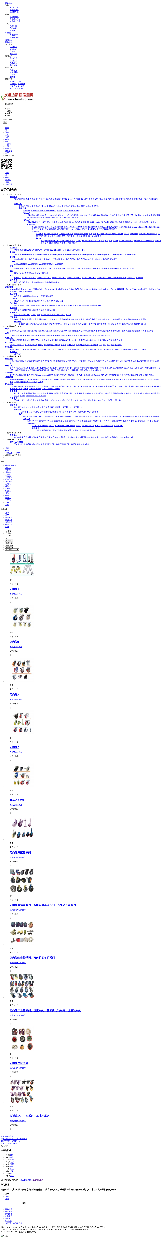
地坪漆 (56, 375)
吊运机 (45, 319)
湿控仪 (148, 421)
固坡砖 (87, 370)
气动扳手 (42, 215)
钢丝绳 (68, 319)
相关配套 (118, 345)
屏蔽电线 (58, 335)
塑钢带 (63, 229)
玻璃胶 (111, 375)
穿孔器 (12, 340)
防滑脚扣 (26, 340)
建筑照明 (28, 349)
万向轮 (75, 400)
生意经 (12, 77)
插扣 (77, 370)
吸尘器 (76, 199)
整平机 (146, 289)
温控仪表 (155, 421)
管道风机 (55, 278)
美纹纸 (36, 229)
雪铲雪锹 (77, 234)
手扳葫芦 (32, 319)
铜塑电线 (28, 335)
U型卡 (122, 361)
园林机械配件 (78, 305)
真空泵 (45, 268)
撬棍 (136, 222)
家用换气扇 (131, 278)
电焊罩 (74, 227)
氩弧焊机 (23, 250)
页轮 (104, 324)
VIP (9, 536)
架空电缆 (44, 331)
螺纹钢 (22, 444)
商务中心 (8, 3)
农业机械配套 (50, 310)
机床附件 (37, 282)
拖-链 (63, 315)
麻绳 (113, 379)
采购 (7, 177)
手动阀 (153, 215)
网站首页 (8, 1209)
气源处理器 (45, 218)
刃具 (24, 282)
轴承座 (143, 324)
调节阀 (71, 416)
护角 (140, 375)
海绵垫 (96, 236)
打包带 (45, 301)
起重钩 (82, 370)
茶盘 (56, 437)
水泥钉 (84, 241)
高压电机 (45, 255)
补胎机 (60, 222)
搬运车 (56, 319)
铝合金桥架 (149, 331)
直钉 (102, 241)
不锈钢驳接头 (24, 370)
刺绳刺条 (62, 379)
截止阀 (29, 416)
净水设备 (113, 268)
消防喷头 (82, 430)
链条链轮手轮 (19, 315)
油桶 (94, 234)
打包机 (22, 301)
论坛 (11, 72)
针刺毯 (57, 389)
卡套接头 (37, 218)
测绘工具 (52, 206)
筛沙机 (128, 289)
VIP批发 (13, 88)
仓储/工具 (9, 453)
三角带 (22, 393)
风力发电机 (64, 259)
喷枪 (94, 222)
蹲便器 (111, 437)
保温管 (148, 386)
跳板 (32, 368)
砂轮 (69, 324)
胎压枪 (77, 222)
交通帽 (128, 227)
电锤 (16, 199)
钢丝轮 (99, 324)
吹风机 (82, 199)
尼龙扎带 (43, 229)
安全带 (53, 227)
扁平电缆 (121, 331)
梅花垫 (57, 282)
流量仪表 (68, 421)
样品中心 (20, 88)
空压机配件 (59, 264)
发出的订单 (14, 7)
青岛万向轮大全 (16, 594)
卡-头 (152, 241)
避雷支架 (128, 361)
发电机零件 (105, 259)
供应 (7, 175)
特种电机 (38, 255)
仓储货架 (53, 400)
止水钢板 (38, 368)
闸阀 (24, 416)
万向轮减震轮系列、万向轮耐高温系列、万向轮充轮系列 (43, 905)
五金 (7, 132)
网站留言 (8, 1214)
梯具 (11, 368)
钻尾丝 (45, 243)
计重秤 (112, 421)
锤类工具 (67, 206)
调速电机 (53, 255)
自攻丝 (74, 243)
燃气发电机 (37, 259)
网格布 (102, 386)
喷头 (118, 393)
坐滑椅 (54, 340)
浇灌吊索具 (137, 319)
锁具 (7, 142)
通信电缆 (91, 331)
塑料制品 (69, 234)
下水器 (80, 437)
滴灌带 (57, 407)
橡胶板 (28, 393)
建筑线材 (36, 361)
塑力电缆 (67, 331)
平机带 (45, 393)
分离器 (93, 215)
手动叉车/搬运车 (20, 400)
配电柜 (46, 345)
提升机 (39, 319)
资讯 (7, 182)
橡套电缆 (99, 331)
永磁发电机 (46, 259)
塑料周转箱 (100, 393)
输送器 (59, 211)
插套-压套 (103, 319)
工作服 (108, 227)
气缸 (135, 215)
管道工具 (122, 199)
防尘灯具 (58, 349)
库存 (7, 527)
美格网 (44, 379)
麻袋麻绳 (84, 234)
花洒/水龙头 (45, 437)
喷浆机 (105, 289)
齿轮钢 (39, 444)
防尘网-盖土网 (112, 368)
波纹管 (92, 368)
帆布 (121, 379)
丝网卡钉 (32, 389)
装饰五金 (37, 375)
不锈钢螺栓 (128, 241)
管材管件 (94, 412)
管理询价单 (14, 12)
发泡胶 (18, 375)
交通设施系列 (72, 430)
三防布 (126, 379)
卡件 (54, 241)
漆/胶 (51, 375)
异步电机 (23, 255)
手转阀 (53, 218)
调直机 (46, 289)
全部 (7, 513)
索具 (97, 368)
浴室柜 (126, 437)
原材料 (12, 81)
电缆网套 (18, 340)
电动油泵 (99, 222)
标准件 (12, 361)
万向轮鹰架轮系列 (20, 852)
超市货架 (61, 400)
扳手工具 (59, 206)
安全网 (22, 368)
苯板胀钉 (32, 386)
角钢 (82, 444)
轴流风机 (32, 278)
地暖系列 (18, 389)
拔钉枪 (66, 215)
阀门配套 (85, 416)
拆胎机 (49, 222)
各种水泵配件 (128, 268)
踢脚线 (135, 375)
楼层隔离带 (112, 229)
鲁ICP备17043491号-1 (13, 1223)
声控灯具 (65, 349)
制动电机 (75, 255)
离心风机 (25, 278)
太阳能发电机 (75, 259)
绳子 (116, 234)
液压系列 (66, 211)
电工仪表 (28, 345)
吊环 (134, 361)
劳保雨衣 (59, 227)
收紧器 (90, 340)
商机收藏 (13, 28)
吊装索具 (78, 319)
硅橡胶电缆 (75, 331)
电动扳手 (58, 199)
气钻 (81, 215)
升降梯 (41, 400)
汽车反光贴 (55, 229)
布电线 (64, 335)
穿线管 (86, 345)
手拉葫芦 (25, 319)
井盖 (17, 361)
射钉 (95, 241)
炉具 (90, 234)
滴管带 (113, 393)
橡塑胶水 (45, 389)
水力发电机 (96, 259)
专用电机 (68, 255)
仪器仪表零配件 (93, 421)
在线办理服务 (15, 37)
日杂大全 (62, 234)
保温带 (154, 386)
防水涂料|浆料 (15, 386)
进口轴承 (33, 324)
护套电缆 (114, 331)
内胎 (99, 400)
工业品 (18, 81)
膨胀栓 (51, 243)
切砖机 (88, 289)
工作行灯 (124, 349)
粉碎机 (35, 310)
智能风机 (77, 278)
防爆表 (125, 421)
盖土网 (90, 236)
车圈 (115, 400)
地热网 (56, 379)
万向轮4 (14, 641)
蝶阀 (50, 416)
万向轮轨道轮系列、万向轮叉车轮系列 (32, 957)
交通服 (134, 227)
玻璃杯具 (62, 437)
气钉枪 (49, 215)
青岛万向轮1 (17, 799)
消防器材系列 (61, 430)
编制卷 (85, 236)
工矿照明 (13, 349)
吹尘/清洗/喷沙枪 (103, 215)
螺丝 (46, 241)
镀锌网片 (153, 361)
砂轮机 (70, 199)
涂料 (65, 375)
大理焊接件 (100, 361)
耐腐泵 (28, 268)
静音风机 (17, 278)
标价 (9, 531)
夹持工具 (37, 206)
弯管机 (29, 289)
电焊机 (16, 250)
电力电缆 (30, 331)
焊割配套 (68, 250)
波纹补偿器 (94, 416)
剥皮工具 (108, 340)
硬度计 (115, 241)
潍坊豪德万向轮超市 (18, 857)
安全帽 (90, 229)
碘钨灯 (94, 349)
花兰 (58, 241)
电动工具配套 (113, 199)
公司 (7, 1199)
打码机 (34, 301)
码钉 (106, 241)
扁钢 (78, 444)
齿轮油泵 (105, 268)
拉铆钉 (78, 241)
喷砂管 (34, 396)
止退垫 (68, 243)
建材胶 (12, 375)
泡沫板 (12, 389)
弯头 (20, 407)
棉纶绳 (101, 379)
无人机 (16, 444)
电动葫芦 (17, 319)
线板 (112, 324)
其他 (148, 234)
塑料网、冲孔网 (31, 382)
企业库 (8, 180)
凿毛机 (77, 289)
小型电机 (113, 255)
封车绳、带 (145, 379)
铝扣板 (23, 375)
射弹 (99, 241)
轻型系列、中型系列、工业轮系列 (29, 1115)
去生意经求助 (38, 1180)
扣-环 (157, 241)
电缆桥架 (79, 345)
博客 (16, 72)
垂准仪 (57, 426)
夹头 (45, 340)
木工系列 (42, 296)
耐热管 (147, 393)
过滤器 (72, 370)
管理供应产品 (15, 21)
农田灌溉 (47, 234)
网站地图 (8, 1211)
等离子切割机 (43, 250)
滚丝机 (12, 289)
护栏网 (29, 379)
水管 (89, 412)
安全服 (34, 227)
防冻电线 (20, 335)
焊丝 (74, 250)
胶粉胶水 (47, 386)
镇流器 (136, 349)
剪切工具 (29, 206)
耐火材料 (88, 386)
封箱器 (76, 229)
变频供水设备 (91, 268)
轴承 (7, 128)
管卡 (52, 361)
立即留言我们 (15, 35)
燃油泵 (31, 273)
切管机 (23, 289)
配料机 (123, 289)
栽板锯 (24, 296)
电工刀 (115, 340)
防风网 (16, 382)
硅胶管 (39, 393)
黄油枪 (71, 222)
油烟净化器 (121, 278)
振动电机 (60, 255)
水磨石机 (20, 292)
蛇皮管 (123, 393)
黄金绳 (153, 379)
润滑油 (27, 315)
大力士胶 (104, 375)
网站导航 (8, 42)
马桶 (131, 437)
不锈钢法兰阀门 (63, 370)
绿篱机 (43, 305)
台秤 (107, 421)
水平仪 (40, 426)
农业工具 (39, 234)
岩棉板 (119, 386)
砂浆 (159, 386)
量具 (16, 282)
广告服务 (8, 1216)
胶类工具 (152, 375)
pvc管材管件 (23, 412)
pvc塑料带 (83, 229)
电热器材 (60, 421)
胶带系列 (52, 301)
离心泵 (16, 268)
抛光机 (34, 199)
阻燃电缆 (52, 331)
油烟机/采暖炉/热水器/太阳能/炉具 (27, 437)
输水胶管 (141, 393)
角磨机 (28, 199)
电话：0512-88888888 (9, 1143)
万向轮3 (14, 694)
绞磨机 (79, 340)
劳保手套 (41, 227)
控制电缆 (37, 331)
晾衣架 (101, 437)
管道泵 (39, 268)
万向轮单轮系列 (19, 1063)
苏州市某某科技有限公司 (10, 1141)
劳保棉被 (101, 227)
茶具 (52, 437)
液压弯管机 (35, 211)
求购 (7, 1196)
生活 (11, 1171)
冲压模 (60, 324)
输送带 (8, 148)
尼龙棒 (85, 393)
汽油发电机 (27, 259)
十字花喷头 (73, 412)
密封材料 (81, 386)
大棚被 (120, 234)
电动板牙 (129, 199)
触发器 (131, 349)
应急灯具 (80, 349)
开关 (100, 345)
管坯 (158, 393)
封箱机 (39, 301)
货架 (63, 236)
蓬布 (117, 379)
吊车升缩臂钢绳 (114, 319)
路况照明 (20, 349)
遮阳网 (111, 234)
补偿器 (153, 393)
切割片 (74, 324)
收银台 (73, 236)
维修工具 (118, 222)
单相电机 (128, 255)
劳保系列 (122, 227)
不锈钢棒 (68, 368)
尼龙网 (79, 393)
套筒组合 (57, 243)
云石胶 (98, 375)
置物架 (86, 437)
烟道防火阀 (90, 430)
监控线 (97, 335)
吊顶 (121, 375)
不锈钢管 (60, 368)
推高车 (30, 400)
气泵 (37, 215)
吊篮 (72, 319)
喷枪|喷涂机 (74, 215)
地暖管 (50, 412)
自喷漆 (145, 375)
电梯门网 (145, 361)
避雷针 (47, 361)
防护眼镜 (114, 227)
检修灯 (117, 349)
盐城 (11, 1157)
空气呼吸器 (103, 229)
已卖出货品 (14, 17)
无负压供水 (80, 268)
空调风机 (40, 278)
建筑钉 (30, 361)
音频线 (80, 335)
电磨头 (80, 324)
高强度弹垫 (145, 241)
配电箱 (40, 345)
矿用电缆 (84, 331)
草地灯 (100, 349)
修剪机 (49, 305)
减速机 (16, 255)
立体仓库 (68, 400)
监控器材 (17, 354)
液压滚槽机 (74, 211)
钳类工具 (22, 206)
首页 (7, 173)
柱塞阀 (35, 416)
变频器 (57, 345)
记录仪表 (75, 421)
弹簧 (50, 324)
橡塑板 (38, 389)
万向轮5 (14, 589)
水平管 (134, 393)
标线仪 (51, 426)
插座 (112, 345)
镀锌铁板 (61, 361)
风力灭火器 (62, 305)
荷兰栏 (22, 382)
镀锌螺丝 (137, 241)
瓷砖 (7, 137)
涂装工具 (45, 375)
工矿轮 (110, 400)
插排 (104, 345)
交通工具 (141, 227)
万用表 (97, 426)
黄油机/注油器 (86, 222)
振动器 (117, 289)
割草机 (16, 305)
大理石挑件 (90, 361)
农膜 (106, 234)
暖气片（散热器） (84, 375)
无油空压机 (18, 264)
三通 (131, 215)
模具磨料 (22, 324)
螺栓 (42, 241)
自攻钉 (67, 241)
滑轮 (144, 319)
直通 (127, 215)
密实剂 (108, 386)
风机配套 (139, 278)
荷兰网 (23, 379)
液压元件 (52, 211)
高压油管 (65, 393)
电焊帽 (79, 227)
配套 (56, 361)
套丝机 (65, 289)
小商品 (12, 86)
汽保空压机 (49, 264)
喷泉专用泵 (71, 268)
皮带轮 (33, 315)
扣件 (147, 368)
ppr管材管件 (33, 412)
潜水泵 (22, 268)
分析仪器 (83, 421)
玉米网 (40, 382)
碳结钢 (28, 444)
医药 (12, 1164)
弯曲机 (100, 289)
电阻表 (91, 426)
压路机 (134, 289)
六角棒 (82, 368)
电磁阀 (147, 215)
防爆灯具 (43, 349)
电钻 (24, 199)
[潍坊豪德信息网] (17, 102)
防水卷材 (24, 386)
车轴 (119, 400)
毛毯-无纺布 (134, 368)
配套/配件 (121, 215)
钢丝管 (128, 393)
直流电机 (83, 255)
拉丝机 (41, 289)
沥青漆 (25, 389)
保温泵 (37, 273)
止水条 (125, 386)
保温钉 (142, 386)
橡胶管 (51, 393)
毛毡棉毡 (62, 386)
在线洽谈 (13, 63)
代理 (22, 86)
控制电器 (13, 345)
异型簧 (58, 236)
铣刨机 (140, 289)
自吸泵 (34, 268)
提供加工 (8, 522)
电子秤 (110, 426)
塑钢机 (96, 206)
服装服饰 (13, 84)
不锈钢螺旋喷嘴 (36, 370)
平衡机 (66, 222)
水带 (32, 407)
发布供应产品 (15, 19)
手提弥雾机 (96, 305)
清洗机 (70, 305)
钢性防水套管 (119, 416)
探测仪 (72, 426)
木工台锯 (17, 296)
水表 (24, 407)
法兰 (16, 407)
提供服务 (8, 517)
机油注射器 (149, 222)
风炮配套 (34, 222)
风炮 (29, 215)
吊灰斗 (142, 368)
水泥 (25, 361)
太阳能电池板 (86, 259)
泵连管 (22, 396)
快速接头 (140, 215)
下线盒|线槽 (93, 345)
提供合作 (8, 524)
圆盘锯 (30, 296)
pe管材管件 (42, 412)
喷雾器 (55, 305)
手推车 (47, 400)
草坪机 (38, 305)
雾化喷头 (51, 407)
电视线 (74, 335)
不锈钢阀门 (71, 444)
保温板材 (54, 386)
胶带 (147, 227)
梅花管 (61, 412)
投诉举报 (13, 54)
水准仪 (34, 426)
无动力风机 (112, 278)
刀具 (20, 282)
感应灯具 (73, 349)
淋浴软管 (73, 437)
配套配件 (53, 368)
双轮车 (90, 400)
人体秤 (131, 421)
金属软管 (57, 393)
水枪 (28, 407)
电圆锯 (51, 199)
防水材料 (96, 386)
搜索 (5, 122)
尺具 (68, 426)
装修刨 (35, 296)
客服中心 (8, 40)
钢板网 (18, 379)
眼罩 (151, 227)
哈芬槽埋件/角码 (72, 361)
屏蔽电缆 (59, 331)
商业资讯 (13, 70)
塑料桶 (107, 393)
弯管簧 (41, 236)
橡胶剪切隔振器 (153, 416)
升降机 (50, 319)
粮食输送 (17, 310)
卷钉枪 (60, 215)
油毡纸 (52, 389)
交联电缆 (13, 331)
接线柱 (51, 282)
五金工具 (89, 206)
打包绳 (138, 379)
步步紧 (90, 241)
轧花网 (50, 379)
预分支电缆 (135, 331)
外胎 (95, 400)
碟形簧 (46, 236)
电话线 (91, 335)
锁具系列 (142, 234)
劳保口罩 (67, 227)
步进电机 (90, 255)
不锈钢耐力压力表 (49, 370)
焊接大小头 (80, 250)
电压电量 (104, 426)
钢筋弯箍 (13, 292)
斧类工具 (74, 206)
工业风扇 (70, 278)
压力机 (131, 222)
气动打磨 (86, 215)
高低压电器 (71, 345)
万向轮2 (14, 747)
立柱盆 (120, 437)
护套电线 (43, 335)
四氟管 (28, 396)
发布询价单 (14, 10)
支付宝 (12, 51)
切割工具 (44, 206)
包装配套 (59, 301)
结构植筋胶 (128, 375)
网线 (69, 335)
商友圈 (12, 74)
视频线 (86, 335)
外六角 (121, 241)
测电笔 (116, 426)
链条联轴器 (56, 315)
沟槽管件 (78, 416)
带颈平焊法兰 (66, 407)
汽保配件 (141, 222)
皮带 (156, 222)
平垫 (63, 243)
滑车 (59, 340)
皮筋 (49, 229)
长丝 (62, 241)
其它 (117, 361)
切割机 (64, 199)
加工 (7, 153)
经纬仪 (45, 426)
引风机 (99, 278)
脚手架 (16, 368)
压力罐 (120, 268)
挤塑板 (114, 386)
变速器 (68, 315)
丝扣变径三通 (72, 218)
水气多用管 (41, 396)
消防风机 (47, 278)
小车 (158, 368)
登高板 (33, 340)
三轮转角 (39, 340)
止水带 (131, 386)
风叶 (108, 324)
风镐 (33, 215)
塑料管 (56, 412)
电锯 (86, 305)
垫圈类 (55, 324)
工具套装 (82, 206)
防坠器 (85, 340)
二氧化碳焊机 (32, 250)
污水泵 (99, 268)
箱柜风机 (62, 278)
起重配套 (95, 319)
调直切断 (59, 289)
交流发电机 (55, 259)
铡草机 (30, 310)
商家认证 (13, 49)
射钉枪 (55, 215)
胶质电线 (50, 335)
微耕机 (41, 310)
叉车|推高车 (87, 319)
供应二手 (8, 520)
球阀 (40, 416)
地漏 (96, 437)
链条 (50, 315)
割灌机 (22, 305)
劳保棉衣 (93, 227)
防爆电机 (30, 255)
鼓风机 (105, 278)
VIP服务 (8, 33)
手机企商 (13, 65)
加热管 (137, 421)
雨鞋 (154, 227)
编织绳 (95, 379)
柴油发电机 (18, 259)
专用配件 (120, 255)
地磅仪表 (119, 421)
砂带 (85, 324)
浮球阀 (54, 416)
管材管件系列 (41, 430)
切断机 (52, 289)
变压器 (63, 345)
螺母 (50, 241)
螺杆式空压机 (39, 264)
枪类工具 (103, 199)
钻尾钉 (72, 241)
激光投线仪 (95, 199)
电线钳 (96, 340)
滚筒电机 (98, 255)
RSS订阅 (8, 1221)
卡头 (49, 340)
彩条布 (132, 379)
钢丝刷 (94, 324)
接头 (58, 218)
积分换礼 (8, 1218)
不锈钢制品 (134, 234)
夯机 (158, 289)
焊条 (51, 250)
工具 (7, 135)
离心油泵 (25, 273)
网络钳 (102, 340)
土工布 (139, 361)
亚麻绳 (90, 379)
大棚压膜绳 (75, 379)
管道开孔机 (138, 199)
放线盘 (68, 340)
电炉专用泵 (62, 268)
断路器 (52, 345)
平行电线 (35, 335)
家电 (12, 1173)
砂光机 (40, 199)
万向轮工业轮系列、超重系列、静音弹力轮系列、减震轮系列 (45, 1010)
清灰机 (83, 289)
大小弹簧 (153, 234)
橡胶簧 (52, 236)
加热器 (142, 421)
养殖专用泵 (52, 268)
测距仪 (63, 426)
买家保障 (13, 47)
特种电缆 (106, 331)
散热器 (36, 407)
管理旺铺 (13, 26)
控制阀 (66, 416)
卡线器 (73, 340)
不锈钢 (8, 144)
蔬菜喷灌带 (82, 412)
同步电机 (105, 255)
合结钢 (34, 444)
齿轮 (134, 255)
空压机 (8, 146)
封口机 (28, 301)
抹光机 (111, 289)
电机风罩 (122, 324)
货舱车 (104, 400)
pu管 (31, 218)
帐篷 (102, 234)
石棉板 (34, 393)
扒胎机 (54, 222)
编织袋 (79, 236)
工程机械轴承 (42, 324)
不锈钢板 (75, 368)
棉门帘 (126, 234)
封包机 (16, 301)
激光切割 (8, 151)
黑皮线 (128, 331)
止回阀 (45, 416)
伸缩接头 (143, 416)
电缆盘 (34, 345)
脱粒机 (24, 310)
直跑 (63, 340)
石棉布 (137, 386)
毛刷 (89, 324)
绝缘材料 (137, 324)
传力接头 (102, 416)
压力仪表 (38, 421)
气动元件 (113, 215)
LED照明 (88, 349)
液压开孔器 (44, 211)
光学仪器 (53, 421)
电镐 (20, 199)
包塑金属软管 (96, 370)
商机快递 (13, 61)
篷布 (98, 234)
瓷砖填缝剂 (71, 375)
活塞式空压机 (28, 264)
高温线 (107, 335)
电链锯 (32, 305)
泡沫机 (151, 199)
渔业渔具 (54, 234)
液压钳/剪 (26, 211)
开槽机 (45, 199)
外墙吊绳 (108, 379)
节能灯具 (35, 349)
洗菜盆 (91, 437)
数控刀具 (29, 282)
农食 (17, 86)
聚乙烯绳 (83, 379)
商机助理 (13, 58)
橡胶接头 (110, 416)
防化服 (96, 229)
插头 (108, 345)
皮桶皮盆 (152, 368)
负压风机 (92, 278)
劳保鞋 (47, 227)
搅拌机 (87, 199)
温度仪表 (30, 421)
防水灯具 (50, 349)
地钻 (90, 305)
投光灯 (106, 349)
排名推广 (13, 30)
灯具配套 (143, 349)
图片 (9, 533)
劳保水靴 (86, 227)
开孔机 (35, 289)
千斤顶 (125, 222)
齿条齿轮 (44, 315)
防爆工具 (45, 368)
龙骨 (21, 361)
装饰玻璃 (30, 375)
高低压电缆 (21, 331)
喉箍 (87, 368)
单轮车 (85, 400)
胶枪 (61, 375)
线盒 (116, 324)
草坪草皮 (102, 368)
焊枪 (55, 250)
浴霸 (106, 437)
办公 (12, 1176)
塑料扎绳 (69, 229)
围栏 (11, 382)
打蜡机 (145, 199)
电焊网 (12, 379)
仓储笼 (68, 236)
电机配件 (44, 282)
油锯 (27, 305)
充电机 (106, 222)
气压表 (112, 222)
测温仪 (78, 426)
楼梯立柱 (82, 361)
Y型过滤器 (14, 370)
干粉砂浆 (39, 386)
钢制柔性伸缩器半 (132, 416)
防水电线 (13, 335)
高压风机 (85, 278)
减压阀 (60, 416)
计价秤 (102, 421)
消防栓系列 (51, 430)
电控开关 (20, 345)
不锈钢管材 (47, 444)
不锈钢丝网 (37, 379)
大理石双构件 (110, 361)
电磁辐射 (85, 426)
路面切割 (152, 289)
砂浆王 (68, 386)
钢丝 (42, 361)
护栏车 (35, 400)
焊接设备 (60, 250)
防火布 (74, 386)
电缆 (7, 139)
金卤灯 (112, 349)
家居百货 (21, 84)
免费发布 (8, 184)
